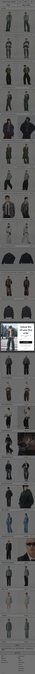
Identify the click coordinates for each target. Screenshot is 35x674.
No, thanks (26, 348)
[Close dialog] (33, 324)
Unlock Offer (25, 342)
